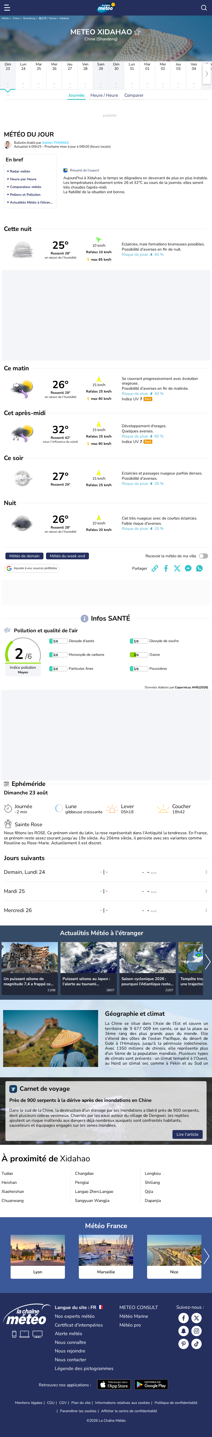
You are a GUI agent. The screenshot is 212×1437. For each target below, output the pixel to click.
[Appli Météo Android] (151, 1385)
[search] (204, 8)
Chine (16, 18)
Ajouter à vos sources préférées (35, 568)
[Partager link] (155, 568)
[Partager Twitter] (177, 568)
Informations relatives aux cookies (122, 1402)
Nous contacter (70, 1360)
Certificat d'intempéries (79, 1325)
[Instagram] (196, 1331)
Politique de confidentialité (176, 1402)
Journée (76, 95)
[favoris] (137, 32)
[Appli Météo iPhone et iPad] (114, 1385)
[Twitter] (196, 1318)
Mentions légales (28, 1402)
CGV (63, 1402)
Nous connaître (70, 1342)
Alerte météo (68, 1333)
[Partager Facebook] (166, 568)
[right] (207, 73)
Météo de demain (24, 556)
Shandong (29, 18)
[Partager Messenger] (188, 568)
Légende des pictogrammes (84, 1368)
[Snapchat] (183, 1331)
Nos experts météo (75, 1316)
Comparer (133, 95)
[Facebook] (183, 1318)
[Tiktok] (196, 1344)
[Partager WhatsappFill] (199, 568)
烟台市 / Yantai (47, 18)
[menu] (8, 8)
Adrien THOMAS (55, 142)
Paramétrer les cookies (78, 1411)
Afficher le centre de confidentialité (129, 1411)
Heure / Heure (104, 95)
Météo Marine (133, 1316)
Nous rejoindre (70, 1351)
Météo (5, 18)
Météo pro (130, 1325)
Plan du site (80, 1402)
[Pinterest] (183, 1344)
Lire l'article (188, 1134)
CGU (51, 1402)
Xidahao (64, 18)
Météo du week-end (67, 556)
